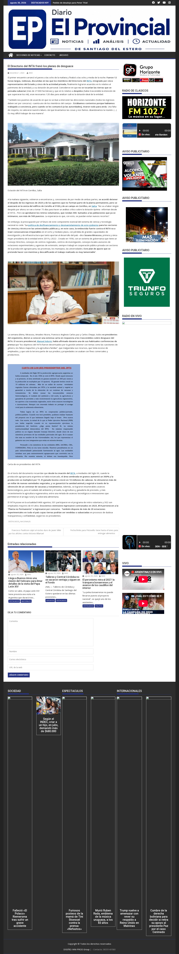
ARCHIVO (63, 55)
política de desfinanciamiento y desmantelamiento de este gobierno (63, 225)
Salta (94, 206)
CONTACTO (49, 55)
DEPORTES (50, 600)
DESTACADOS (13, 521)
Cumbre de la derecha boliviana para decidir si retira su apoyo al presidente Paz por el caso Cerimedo (158, 921)
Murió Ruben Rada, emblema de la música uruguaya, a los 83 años (103, 916)
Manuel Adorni (44, 341)
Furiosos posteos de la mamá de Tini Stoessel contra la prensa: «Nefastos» (74, 919)
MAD (31, 73)
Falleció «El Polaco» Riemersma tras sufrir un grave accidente (20, 918)
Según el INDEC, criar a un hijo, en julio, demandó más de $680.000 (48, 725)
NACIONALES (25, 521)
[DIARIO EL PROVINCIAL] (89, 50)
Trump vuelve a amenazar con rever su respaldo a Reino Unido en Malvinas (129, 918)
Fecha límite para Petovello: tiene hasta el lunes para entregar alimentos (94, 532)
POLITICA (99, 606)
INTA (89, 80)
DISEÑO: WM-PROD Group (76, 949)
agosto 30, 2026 (16, 574)
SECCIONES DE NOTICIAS (28, 55)
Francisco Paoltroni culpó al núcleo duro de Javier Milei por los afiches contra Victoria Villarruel (35, 532)
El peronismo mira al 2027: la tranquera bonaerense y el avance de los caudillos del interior (97, 2)
